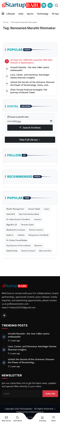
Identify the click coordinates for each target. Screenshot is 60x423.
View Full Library (30, 139)
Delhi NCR (10, 214)
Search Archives (30, 127)
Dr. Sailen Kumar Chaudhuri (18, 219)
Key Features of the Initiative (18, 245)
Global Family (11, 250)
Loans (46, 209)
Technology (42, 13)
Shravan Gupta (27, 224)
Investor (37, 219)
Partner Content (36, 230)
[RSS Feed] (4, 315)
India (20, 13)
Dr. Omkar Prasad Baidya (16, 240)
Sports (30, 13)
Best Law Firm (45, 250)
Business (38, 245)
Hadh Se (9, 235)
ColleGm (20, 235)
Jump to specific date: (18, 117)
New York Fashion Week (29, 214)
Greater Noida (34, 209)
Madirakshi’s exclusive (15, 230)
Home (5, 22)
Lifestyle (10, 13)
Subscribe (50, 393)
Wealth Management (15, 209)
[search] (56, 5)
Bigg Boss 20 (11, 224)
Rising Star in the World (38, 235)
